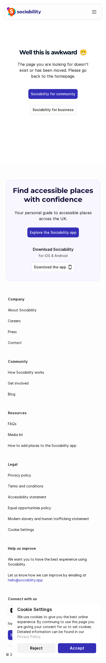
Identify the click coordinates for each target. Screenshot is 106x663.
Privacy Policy (28, 637)
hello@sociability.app (25, 580)
